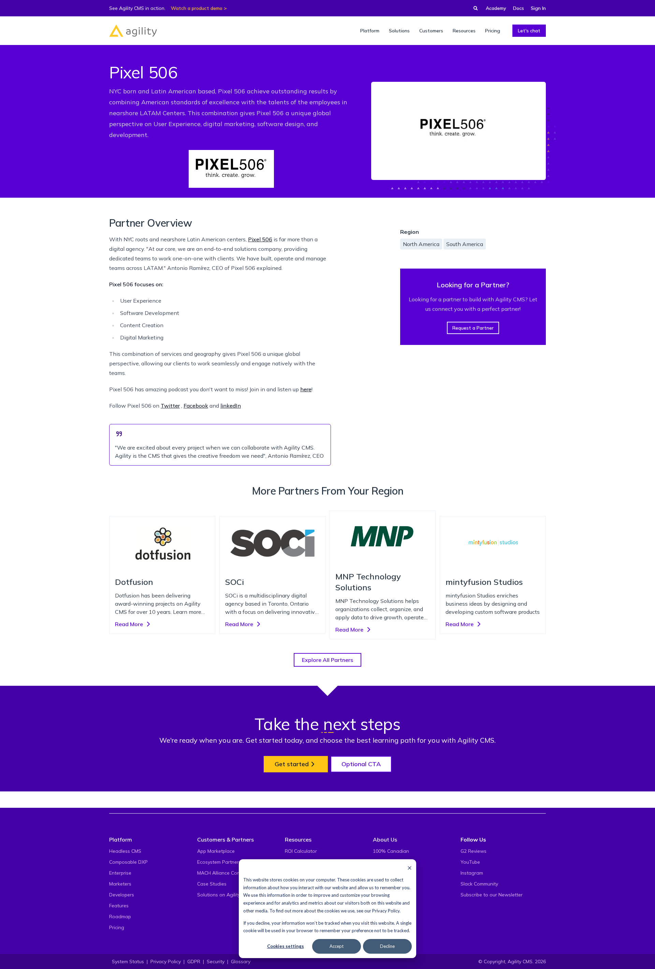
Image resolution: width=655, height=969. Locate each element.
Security (215, 961)
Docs (518, 8)
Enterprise (120, 873)
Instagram (472, 873)
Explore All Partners (327, 659)
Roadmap (120, 916)
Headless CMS (125, 851)
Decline (387, 946)
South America (464, 244)
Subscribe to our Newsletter (492, 895)
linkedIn (230, 405)
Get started (292, 764)
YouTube (470, 862)
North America (421, 244)
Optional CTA (361, 764)
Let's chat (529, 31)
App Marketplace (216, 851)
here (305, 389)
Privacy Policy (385, 910)
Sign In (538, 8)
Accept (337, 946)
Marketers (120, 884)
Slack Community (479, 884)
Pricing (116, 927)
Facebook (196, 405)
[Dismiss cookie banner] (409, 868)
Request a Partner (473, 328)
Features (119, 906)
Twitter (170, 405)
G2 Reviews (473, 851)
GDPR (193, 961)
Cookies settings (285, 946)
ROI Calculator (301, 851)
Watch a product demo (196, 8)
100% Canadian (391, 851)
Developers (121, 895)
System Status (128, 961)
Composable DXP (128, 862)
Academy (496, 8)
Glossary (240, 961)
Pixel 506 (260, 239)
